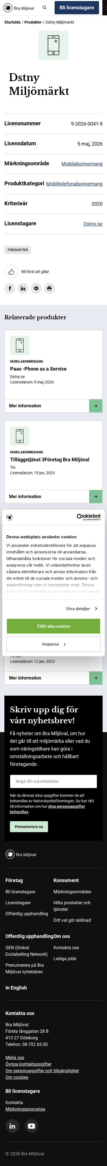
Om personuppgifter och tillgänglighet (42, 1070)
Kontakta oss (66, 947)
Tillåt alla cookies (53, 626)
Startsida (12, 22)
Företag (14, 880)
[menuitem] (29, 902)
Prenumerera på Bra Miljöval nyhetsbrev (24, 968)
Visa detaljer (78, 608)
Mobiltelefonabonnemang (74, 184)
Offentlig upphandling (26, 913)
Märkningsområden (72, 891)
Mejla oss (14, 1057)
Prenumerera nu (29, 826)
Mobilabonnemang (82, 164)
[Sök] (44, 7)
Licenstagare (17, 902)
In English (16, 988)
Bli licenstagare (77, 7)
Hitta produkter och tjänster (72, 906)
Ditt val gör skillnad (72, 920)
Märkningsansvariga (25, 1109)
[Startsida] (20, 7)
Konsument (66, 880)
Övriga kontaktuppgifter (28, 1064)
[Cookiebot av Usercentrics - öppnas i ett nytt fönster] (77, 517)
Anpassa (50, 644)
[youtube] (31, 1126)
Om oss (62, 936)
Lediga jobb (65, 958)
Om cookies (16, 1077)
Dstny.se (93, 224)
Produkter (33, 22)
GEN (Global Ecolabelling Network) (26, 951)
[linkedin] (12, 1126)
